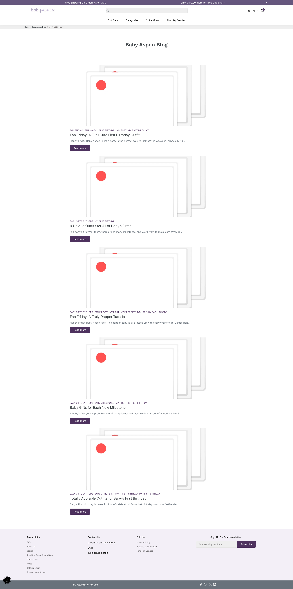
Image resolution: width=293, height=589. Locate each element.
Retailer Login (33, 568)
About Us (31, 546)
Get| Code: (85, 2)
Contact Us (32, 559)
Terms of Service (144, 551)
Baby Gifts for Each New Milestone (98, 407)
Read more (80, 148)
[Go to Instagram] (206, 585)
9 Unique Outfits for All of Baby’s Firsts (100, 226)
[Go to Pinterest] (214, 585)
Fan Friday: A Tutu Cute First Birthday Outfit (105, 135)
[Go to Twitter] (210, 585)
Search (30, 551)
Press (29, 563)
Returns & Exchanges (146, 546)
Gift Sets (113, 20)
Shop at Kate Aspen (36, 572)
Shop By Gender (175, 20)
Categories (132, 20)
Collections (152, 20)
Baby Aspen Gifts (89, 585)
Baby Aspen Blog (39, 27)
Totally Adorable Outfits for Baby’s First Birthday (108, 498)
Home (26, 27)
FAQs (29, 542)
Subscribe (246, 544)
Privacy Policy (143, 542)
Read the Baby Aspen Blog (40, 555)
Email (90, 548)
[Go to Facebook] (201, 585)
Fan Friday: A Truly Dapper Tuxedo (97, 317)
